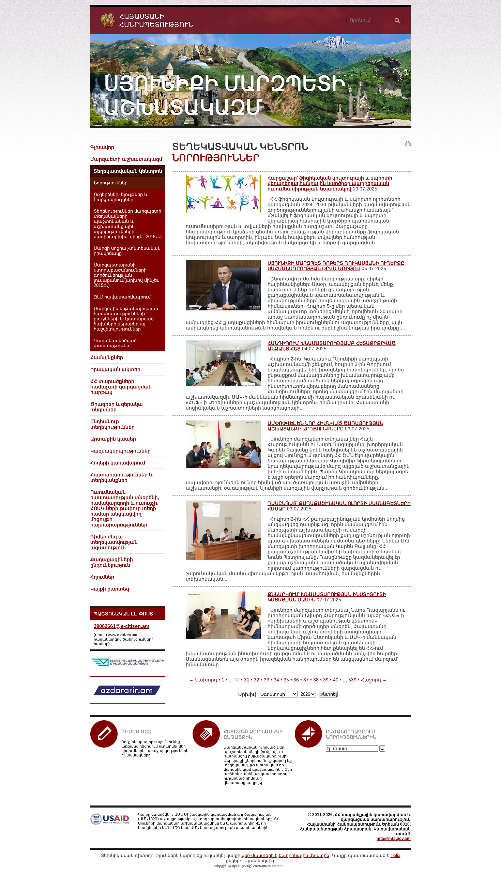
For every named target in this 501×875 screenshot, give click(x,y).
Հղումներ (102, 577)
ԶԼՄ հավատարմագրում (122, 297)
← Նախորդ (203, 679)
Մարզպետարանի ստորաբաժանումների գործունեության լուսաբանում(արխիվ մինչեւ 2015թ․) (126, 275)
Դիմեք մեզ (136, 731)
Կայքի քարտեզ (109, 589)
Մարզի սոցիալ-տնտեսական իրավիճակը (127, 251)
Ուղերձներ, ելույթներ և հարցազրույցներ (121, 197)
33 (266, 679)
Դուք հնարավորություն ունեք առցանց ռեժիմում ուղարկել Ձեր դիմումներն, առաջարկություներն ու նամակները (154, 748)
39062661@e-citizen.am (121, 626)
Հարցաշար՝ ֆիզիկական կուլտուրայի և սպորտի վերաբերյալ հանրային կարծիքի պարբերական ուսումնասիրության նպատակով (330, 183)
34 (276, 679)
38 (316, 679)
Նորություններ (110, 183)
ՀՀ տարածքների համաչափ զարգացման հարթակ (121, 387)
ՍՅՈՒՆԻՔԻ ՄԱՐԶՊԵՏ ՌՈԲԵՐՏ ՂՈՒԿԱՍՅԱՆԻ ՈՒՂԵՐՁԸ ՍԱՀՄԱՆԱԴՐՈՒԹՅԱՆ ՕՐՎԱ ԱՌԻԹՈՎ (336, 265)
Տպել (408, 144)
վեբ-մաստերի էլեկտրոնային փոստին (285, 855)
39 (326, 679)
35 (286, 679)
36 (296, 679)
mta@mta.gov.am (394, 838)
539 (352, 679)
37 (306, 679)
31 (246, 679)
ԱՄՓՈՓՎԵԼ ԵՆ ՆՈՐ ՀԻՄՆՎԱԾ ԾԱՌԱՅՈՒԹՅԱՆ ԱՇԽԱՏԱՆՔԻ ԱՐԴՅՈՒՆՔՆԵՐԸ (325, 425)
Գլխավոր (102, 147)
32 (256, 679)
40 (335, 679)
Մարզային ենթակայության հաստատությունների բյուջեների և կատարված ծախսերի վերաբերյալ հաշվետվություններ (126, 319)
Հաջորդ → (374, 679)
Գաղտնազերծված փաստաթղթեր (115, 343)
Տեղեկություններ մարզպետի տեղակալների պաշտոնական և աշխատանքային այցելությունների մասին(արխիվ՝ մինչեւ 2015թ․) (128, 224)
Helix (395, 855)
